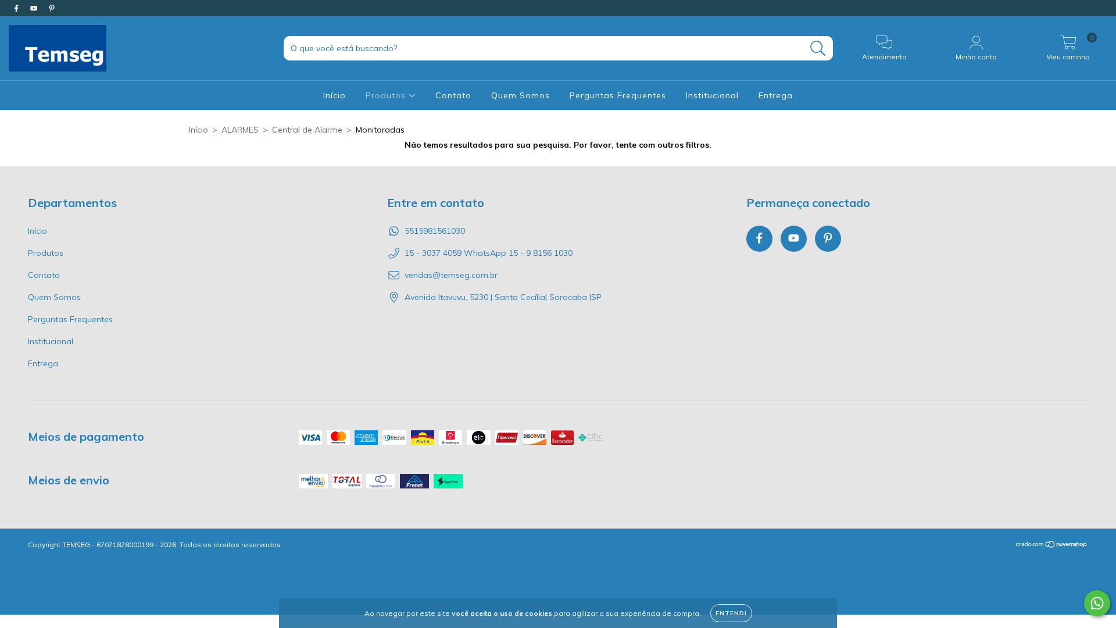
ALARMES (240, 129)
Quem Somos (520, 95)
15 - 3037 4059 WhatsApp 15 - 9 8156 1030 (489, 253)
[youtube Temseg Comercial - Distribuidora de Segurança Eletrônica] (35, 8)
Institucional (712, 95)
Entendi (731, 613)
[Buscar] (818, 48)
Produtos (387, 95)
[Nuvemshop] (1051, 545)
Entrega (776, 95)
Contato (453, 95)
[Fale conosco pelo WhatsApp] (1097, 603)
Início (334, 95)
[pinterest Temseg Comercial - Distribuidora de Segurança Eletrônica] (51, 8)
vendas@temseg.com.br (451, 275)
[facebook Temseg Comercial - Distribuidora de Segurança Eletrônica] (17, 8)
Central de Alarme (307, 129)
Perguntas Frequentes (618, 95)
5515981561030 (435, 231)
